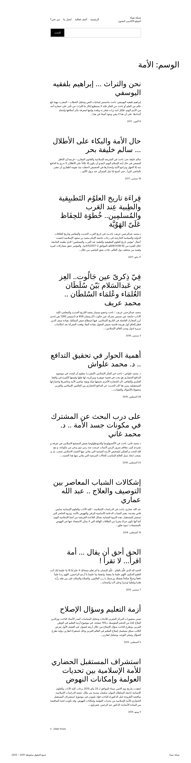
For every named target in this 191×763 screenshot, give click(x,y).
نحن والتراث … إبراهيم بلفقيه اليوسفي (97, 88)
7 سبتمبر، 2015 (133, 589)
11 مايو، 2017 (134, 257)
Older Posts (58, 728)
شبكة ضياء (135, 17)
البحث (57, 32)
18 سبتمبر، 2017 (133, 178)
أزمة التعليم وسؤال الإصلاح (100, 609)
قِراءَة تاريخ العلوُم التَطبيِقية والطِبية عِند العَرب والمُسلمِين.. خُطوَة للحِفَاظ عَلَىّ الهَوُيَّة (100, 211)
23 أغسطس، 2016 (132, 462)
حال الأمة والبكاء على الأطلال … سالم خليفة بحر (97, 145)
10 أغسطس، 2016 (132, 532)
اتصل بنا (67, 19)
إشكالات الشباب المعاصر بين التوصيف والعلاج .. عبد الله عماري (97, 491)
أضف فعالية (81, 19)
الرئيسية (94, 19)
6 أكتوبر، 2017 (134, 121)
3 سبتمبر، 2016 (133, 335)
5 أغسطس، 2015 (132, 642)
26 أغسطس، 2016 (132, 396)
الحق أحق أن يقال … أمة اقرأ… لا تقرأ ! (104, 556)
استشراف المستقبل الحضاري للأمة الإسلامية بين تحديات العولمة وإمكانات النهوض (96, 670)
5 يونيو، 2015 (134, 711)
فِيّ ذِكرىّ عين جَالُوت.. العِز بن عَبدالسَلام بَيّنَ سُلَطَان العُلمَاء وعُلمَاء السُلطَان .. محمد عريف (100, 289)
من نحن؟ (55, 19)
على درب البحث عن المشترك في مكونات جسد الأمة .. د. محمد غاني (96, 425)
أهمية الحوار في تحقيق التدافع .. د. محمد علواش (96, 359)
